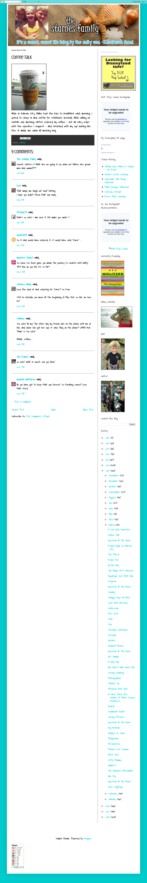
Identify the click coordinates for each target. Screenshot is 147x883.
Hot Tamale (113, 657)
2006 (108, 817)
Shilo (110, 619)
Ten (110, 624)
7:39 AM (20, 173)
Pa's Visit (113, 613)
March (112, 525)
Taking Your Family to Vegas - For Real (119, 168)
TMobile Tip (113, 683)
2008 (108, 806)
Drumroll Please (116, 646)
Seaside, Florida (113, 192)
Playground (113, 738)
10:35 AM (21, 306)
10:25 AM (21, 272)
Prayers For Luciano (118, 749)
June (111, 508)
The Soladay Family (26, 159)
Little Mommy (114, 760)
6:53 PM (20, 394)
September (115, 492)
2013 (107, 449)
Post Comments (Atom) (37, 416)
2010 (107, 465)
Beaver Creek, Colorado (116, 174)
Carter (22, 142)
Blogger (87, 838)
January (113, 799)
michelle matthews (26, 379)
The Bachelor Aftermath (120, 771)
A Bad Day (113, 662)
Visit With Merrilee (118, 603)
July (111, 503)
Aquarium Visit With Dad (120, 576)
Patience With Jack (117, 689)
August (113, 497)
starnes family (24, 284)
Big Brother (114, 728)
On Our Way (113, 565)
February (114, 794)
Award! (111, 706)
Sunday (111, 592)
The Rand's (23, 357)
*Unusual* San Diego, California (115, 180)
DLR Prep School (106, 145)
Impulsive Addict (25, 257)
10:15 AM (20, 245)
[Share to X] (25, 138)
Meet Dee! (113, 755)
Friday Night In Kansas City (120, 547)
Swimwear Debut (116, 711)
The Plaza (113, 554)
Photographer (114, 678)
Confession (113, 608)
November (114, 481)
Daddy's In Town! (116, 733)
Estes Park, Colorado (115, 196)
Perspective (114, 744)
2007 (108, 812)
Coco (19, 185)
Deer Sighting (115, 787)
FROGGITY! (22, 212)
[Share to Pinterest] (29, 138)
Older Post (88, 410)
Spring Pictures (116, 717)
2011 (107, 460)
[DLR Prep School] (102, 148)
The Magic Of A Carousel (120, 571)
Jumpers (112, 765)
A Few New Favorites (119, 530)
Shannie (21, 318)
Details (111, 640)
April (111, 519)
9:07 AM (20, 223)
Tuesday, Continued (117, 630)
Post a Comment (22, 402)
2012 (108, 454)
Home (53, 410)
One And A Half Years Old (121, 667)
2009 (108, 471)
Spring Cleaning (116, 673)
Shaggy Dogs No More (119, 597)
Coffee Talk (113, 535)
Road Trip (113, 560)
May (111, 514)
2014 (107, 443)
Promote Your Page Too (107, 152)
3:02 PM (20, 367)
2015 (108, 438)
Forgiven (112, 581)
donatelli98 (22, 235)
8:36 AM (20, 200)
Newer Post (18, 410)
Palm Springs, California (117, 187)
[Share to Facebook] (27, 138)
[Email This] (21, 138)
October (113, 486)
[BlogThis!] (23, 138)
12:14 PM (20, 344)
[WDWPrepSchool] (118, 249)
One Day (112, 776)
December (114, 475)
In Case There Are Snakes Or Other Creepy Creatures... (121, 697)
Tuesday (112, 635)
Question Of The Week (119, 540)
